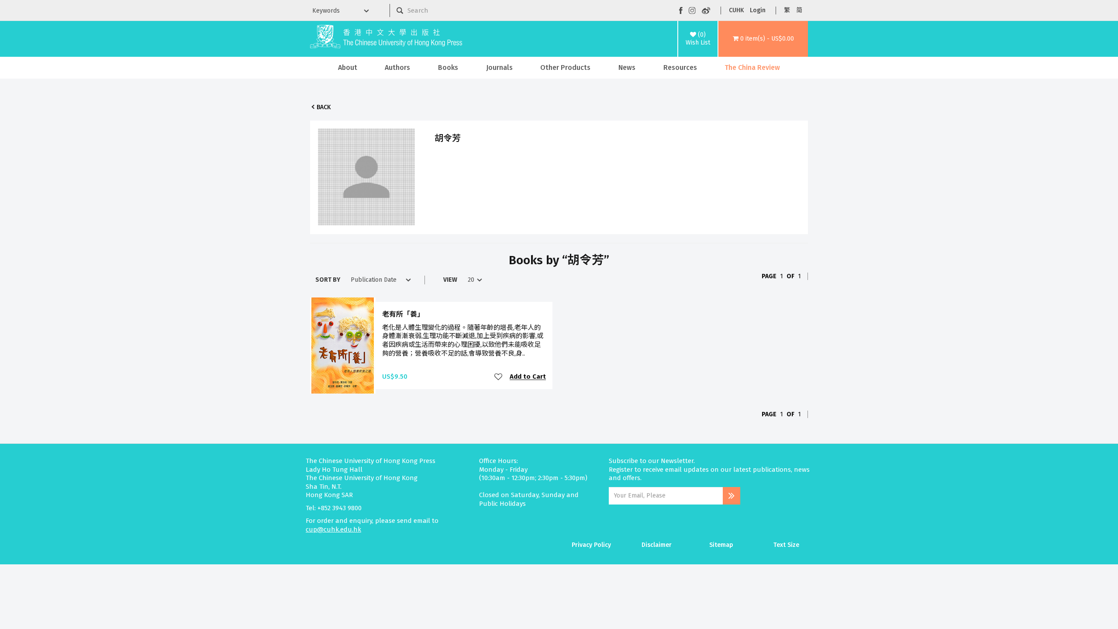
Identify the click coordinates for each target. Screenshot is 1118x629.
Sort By (327, 279)
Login (758, 10)
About (347, 67)
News (626, 67)
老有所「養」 (403, 314)
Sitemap (721, 545)
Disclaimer (657, 545)
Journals (499, 67)
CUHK (736, 10)
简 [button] (799, 10)
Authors (397, 67)
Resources (680, 67)
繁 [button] (787, 10)
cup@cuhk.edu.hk (333, 529)
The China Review (752, 67)
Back (324, 107)
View (450, 279)
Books (448, 67)
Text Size (786, 545)
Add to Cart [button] (528, 377)
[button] (763, 39)
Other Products (565, 67)
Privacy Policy (591, 545)
